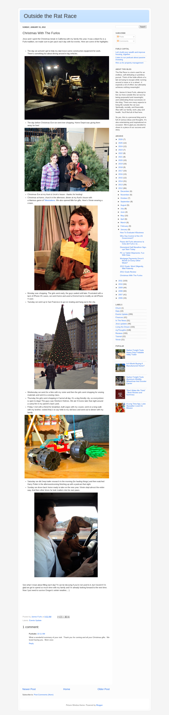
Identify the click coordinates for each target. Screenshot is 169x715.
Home (66, 689)
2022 (120, 153)
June (123, 212)
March (123, 223)
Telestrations (49, 200)
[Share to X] (63, 617)
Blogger (99, 705)
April (123, 219)
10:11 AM (41, 634)
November (125, 195)
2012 (120, 188)
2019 (120, 164)
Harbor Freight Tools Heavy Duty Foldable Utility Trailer (135, 352)
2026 (120, 139)
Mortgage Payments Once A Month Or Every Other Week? (131, 261)
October (124, 198)
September (125, 202)
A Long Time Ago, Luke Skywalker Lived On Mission (136, 406)
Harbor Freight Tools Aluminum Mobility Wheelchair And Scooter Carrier (136, 380)
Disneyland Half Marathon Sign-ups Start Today (133, 248)
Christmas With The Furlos (131, 275)
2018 (120, 167)
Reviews (119, 333)
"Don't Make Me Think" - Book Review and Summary (135, 392)
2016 (120, 174)
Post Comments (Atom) (43, 695)
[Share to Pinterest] (68, 617)
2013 (120, 185)
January (124, 230)
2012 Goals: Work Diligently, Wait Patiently (132, 267)
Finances (119, 317)
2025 (120, 143)
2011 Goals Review (128, 272)
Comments (123, 41)
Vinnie (118, 340)
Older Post (104, 689)
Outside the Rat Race (50, 16)
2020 (120, 160)
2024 (120, 146)
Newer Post (29, 689)
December (125, 191)
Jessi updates (121, 324)
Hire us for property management (129, 63)
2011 (120, 281)
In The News (121, 321)
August (124, 205)
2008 (120, 291)
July (122, 209)
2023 (120, 150)
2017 (120, 171)
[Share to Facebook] (66, 617)
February (125, 226)
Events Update (35, 620)
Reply (31, 643)
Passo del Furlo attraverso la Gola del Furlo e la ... (132, 243)
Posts (121, 37)
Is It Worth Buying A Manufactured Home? (135, 365)
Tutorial (119, 336)
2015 (120, 178)
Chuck (118, 308)
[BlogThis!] (61, 617)
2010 (120, 284)
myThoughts (121, 330)
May (123, 216)
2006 (120, 298)
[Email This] (58, 617)
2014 (120, 181)
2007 (120, 295)
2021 (120, 157)
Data (117, 311)
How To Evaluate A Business (132, 233)
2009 (120, 288)
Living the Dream (123, 327)
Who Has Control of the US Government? (131, 237)
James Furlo (36, 617)
